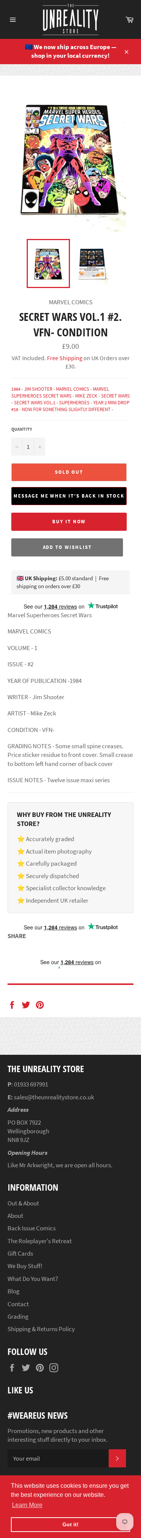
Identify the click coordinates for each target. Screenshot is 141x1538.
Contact (18, 1304)
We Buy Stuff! (25, 1266)
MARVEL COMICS (72, 389)
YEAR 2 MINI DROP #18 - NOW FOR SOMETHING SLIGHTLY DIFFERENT (70, 406)
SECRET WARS (115, 396)
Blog (14, 1291)
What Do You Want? (33, 1278)
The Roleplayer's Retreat (40, 1241)
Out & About (23, 1203)
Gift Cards (20, 1253)
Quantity (21, 429)
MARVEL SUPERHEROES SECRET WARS (60, 392)
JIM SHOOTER (38, 389)
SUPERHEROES (74, 402)
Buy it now (69, 521)
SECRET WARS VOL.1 (34, 402)
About (15, 1215)
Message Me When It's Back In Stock (69, 496)
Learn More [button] (27, 1505)
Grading (18, 1316)
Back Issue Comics (32, 1228)
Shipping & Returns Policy (41, 1329)
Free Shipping (64, 358)
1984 (15, 389)
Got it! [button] (70, 1524)
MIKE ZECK (86, 396)
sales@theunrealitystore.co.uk (54, 1097)
